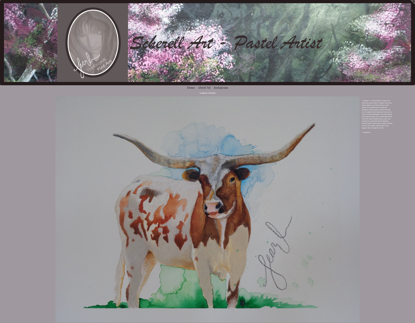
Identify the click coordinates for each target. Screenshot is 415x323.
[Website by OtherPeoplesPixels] (410, 4)
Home (191, 87)
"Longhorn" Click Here (207, 93)
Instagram (221, 87)
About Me (204, 87)
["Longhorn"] (207, 209)
